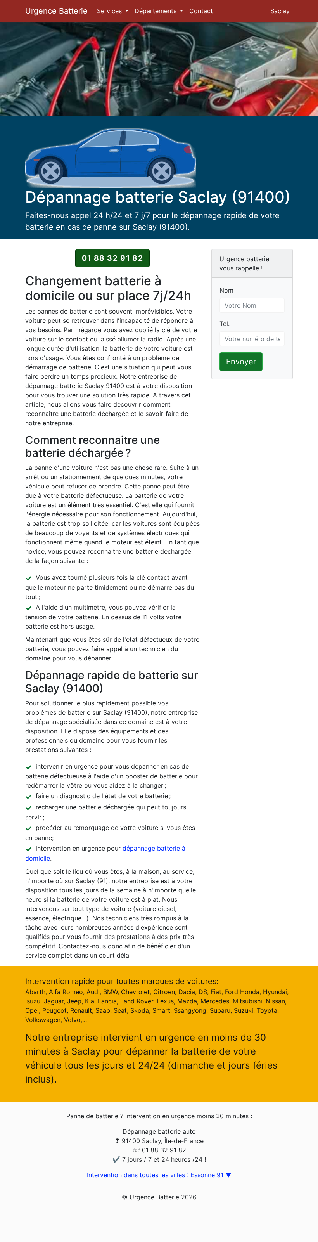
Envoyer (241, 361)
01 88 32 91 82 (112, 258)
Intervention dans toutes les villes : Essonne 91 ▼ (159, 1175)
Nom (226, 290)
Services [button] (110, 11)
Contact (201, 11)
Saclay (280, 11)
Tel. (224, 323)
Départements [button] (156, 11)
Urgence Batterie (56, 11)
